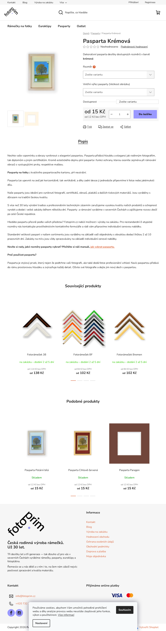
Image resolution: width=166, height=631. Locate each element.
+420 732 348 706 (27, 603)
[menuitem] (19, 26)
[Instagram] (19, 613)
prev (10, 342)
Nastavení (41, 623)
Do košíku (145, 114)
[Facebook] (11, 613)
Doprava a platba (96, 551)
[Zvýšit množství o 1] (127, 114)
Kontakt (11, 2)
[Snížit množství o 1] (111, 114)
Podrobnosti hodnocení (134, 47)
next (156, 342)
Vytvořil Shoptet (149, 627)
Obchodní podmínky (97, 546)
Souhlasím (125, 610)
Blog (25, 2)
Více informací (66, 615)
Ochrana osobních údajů (100, 542)
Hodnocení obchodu (97, 537)
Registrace (150, 2)
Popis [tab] (83, 141)
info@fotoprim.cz (25, 596)
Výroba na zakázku (43, 2)
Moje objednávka (96, 556)
